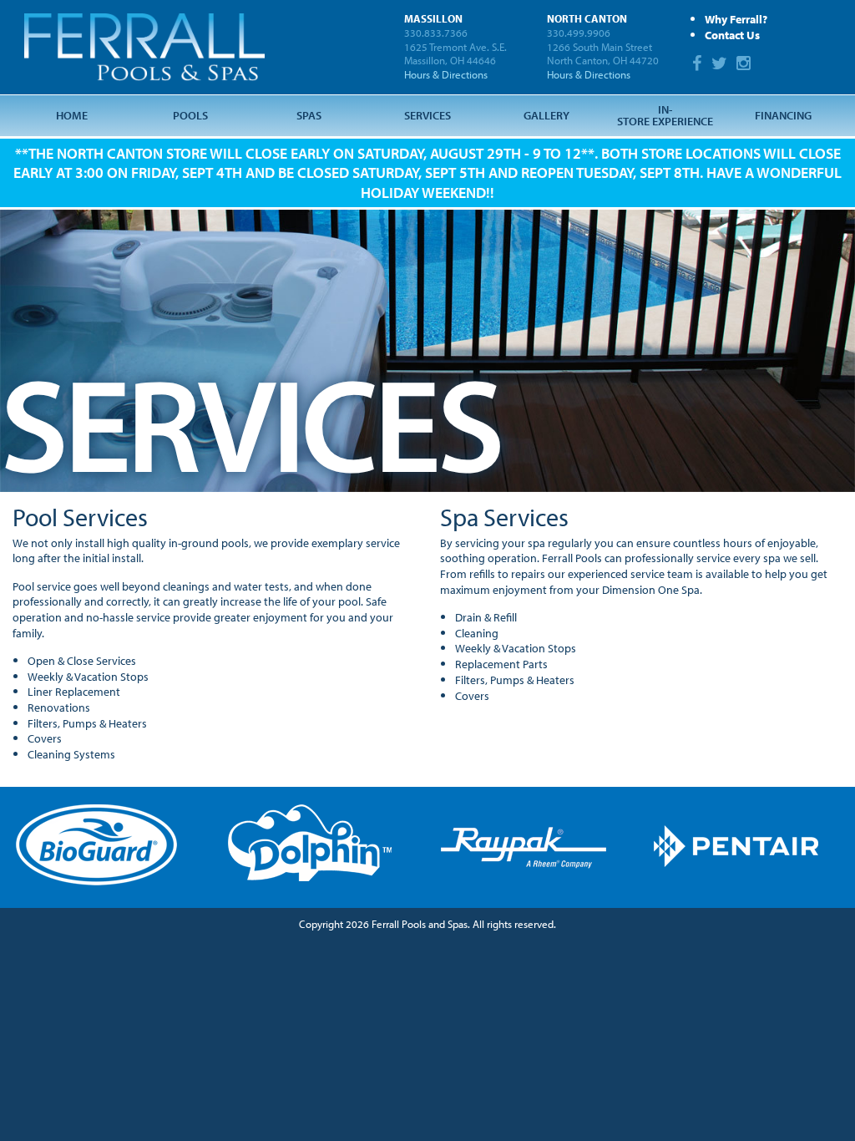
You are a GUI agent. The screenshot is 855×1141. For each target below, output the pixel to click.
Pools (190, 115)
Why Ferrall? (736, 19)
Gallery (546, 115)
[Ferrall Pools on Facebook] (699, 65)
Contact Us (732, 35)
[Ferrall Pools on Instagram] (745, 65)
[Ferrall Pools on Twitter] (721, 65)
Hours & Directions (446, 74)
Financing (783, 115)
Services (427, 115)
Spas (308, 115)
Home (72, 115)
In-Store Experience (665, 115)
